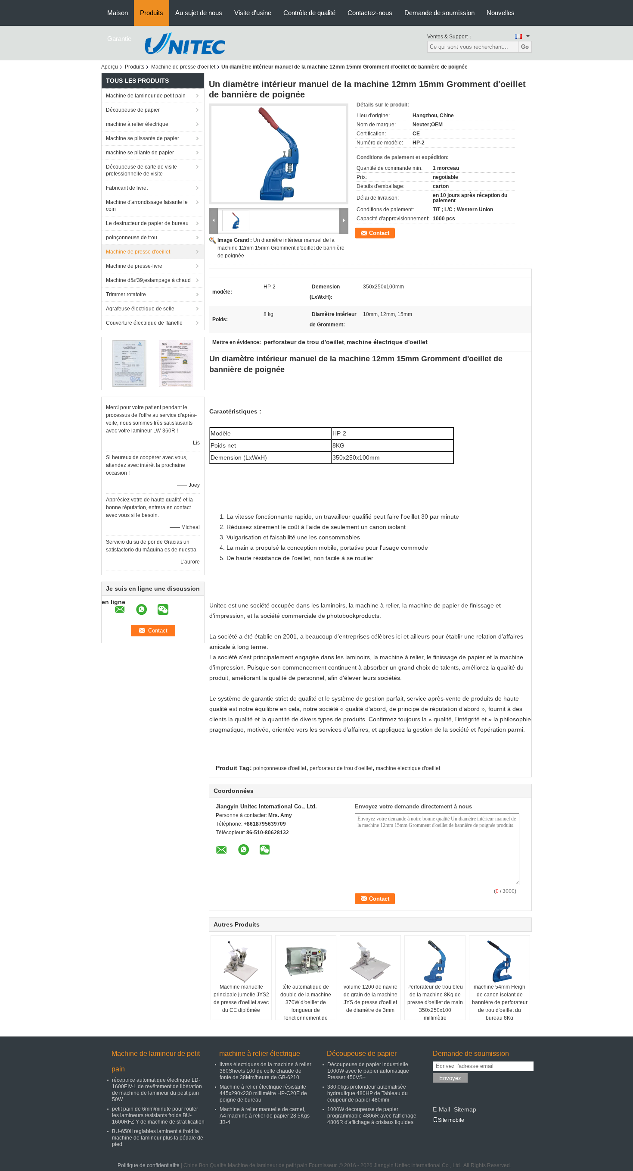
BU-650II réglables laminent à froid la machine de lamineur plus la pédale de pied (157, 1137)
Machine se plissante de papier (142, 138)
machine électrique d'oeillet (408, 768)
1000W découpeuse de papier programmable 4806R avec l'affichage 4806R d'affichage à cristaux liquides (371, 1115)
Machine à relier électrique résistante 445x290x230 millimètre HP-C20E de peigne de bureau (263, 1093)
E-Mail (441, 1109)
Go (525, 47)
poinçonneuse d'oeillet (279, 768)
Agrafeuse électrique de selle (140, 309)
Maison (117, 12)
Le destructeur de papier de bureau (147, 223)
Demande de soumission (439, 12)
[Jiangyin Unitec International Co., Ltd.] (184, 43)
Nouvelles (501, 12)
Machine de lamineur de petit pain (146, 96)
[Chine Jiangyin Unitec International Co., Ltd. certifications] (129, 363)
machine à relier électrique (137, 124)
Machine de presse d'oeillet (183, 67)
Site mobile (451, 1120)
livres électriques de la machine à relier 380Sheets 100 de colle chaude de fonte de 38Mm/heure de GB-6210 (265, 1070)
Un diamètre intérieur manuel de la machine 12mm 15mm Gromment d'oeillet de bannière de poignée (280, 248)
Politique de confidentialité (149, 1165)
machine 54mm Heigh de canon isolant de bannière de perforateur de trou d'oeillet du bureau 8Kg (500, 1002)
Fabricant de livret (127, 188)
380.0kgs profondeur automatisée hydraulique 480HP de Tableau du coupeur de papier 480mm (367, 1093)
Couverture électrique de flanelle (144, 323)
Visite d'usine (252, 12)
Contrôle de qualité (309, 12)
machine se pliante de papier (140, 153)
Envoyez (450, 1078)
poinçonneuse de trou (131, 238)
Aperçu (109, 67)
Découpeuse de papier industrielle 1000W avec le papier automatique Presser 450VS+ (368, 1070)
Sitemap (465, 1109)
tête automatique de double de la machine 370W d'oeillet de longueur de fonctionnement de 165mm (305, 1006)
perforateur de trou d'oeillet (341, 768)
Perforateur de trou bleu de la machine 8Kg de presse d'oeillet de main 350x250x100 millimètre (435, 1002)
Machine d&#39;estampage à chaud (148, 280)
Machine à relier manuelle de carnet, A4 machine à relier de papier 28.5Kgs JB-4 (265, 1115)
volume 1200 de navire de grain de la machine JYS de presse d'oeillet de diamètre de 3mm (370, 998)
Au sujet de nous (198, 12)
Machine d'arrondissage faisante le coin (147, 205)
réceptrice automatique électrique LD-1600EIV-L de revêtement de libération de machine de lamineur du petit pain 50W (157, 1089)
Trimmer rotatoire (126, 294)
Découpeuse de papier (133, 110)
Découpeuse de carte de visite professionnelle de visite (141, 170)
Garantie (119, 38)
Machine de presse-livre (134, 266)
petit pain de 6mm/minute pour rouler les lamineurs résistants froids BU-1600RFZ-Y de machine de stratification (158, 1115)
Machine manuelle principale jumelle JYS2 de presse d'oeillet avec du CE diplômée (241, 998)
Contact (379, 233)
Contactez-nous (370, 12)
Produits (151, 12)
